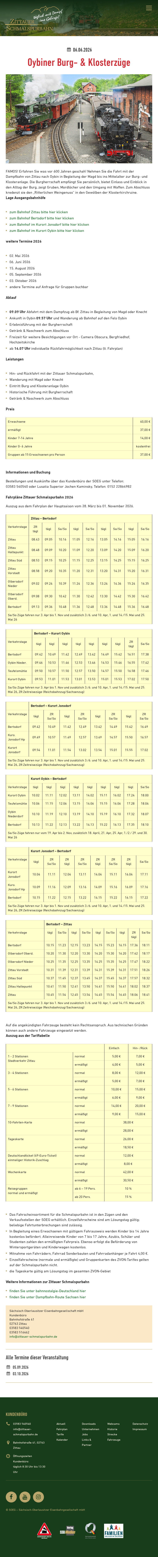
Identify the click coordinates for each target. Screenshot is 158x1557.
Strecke (112, 1434)
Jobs (85, 1434)
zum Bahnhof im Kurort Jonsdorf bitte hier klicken (49, 224)
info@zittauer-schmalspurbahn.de (33, 1336)
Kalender (62, 1439)
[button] (148, 9)
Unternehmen (90, 1429)
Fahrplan (61, 1429)
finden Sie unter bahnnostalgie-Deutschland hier (47, 1291)
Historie (112, 1429)
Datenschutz (140, 1423)
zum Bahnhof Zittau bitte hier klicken (38, 212)
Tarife (60, 1434)
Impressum (140, 1429)
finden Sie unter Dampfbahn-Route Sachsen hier (47, 1297)
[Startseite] (35, 18)
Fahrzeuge (113, 1439)
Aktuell (60, 1423)
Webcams (113, 1423)
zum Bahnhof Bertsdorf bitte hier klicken (41, 218)
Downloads (89, 1423)
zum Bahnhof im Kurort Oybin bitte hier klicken (46, 231)
